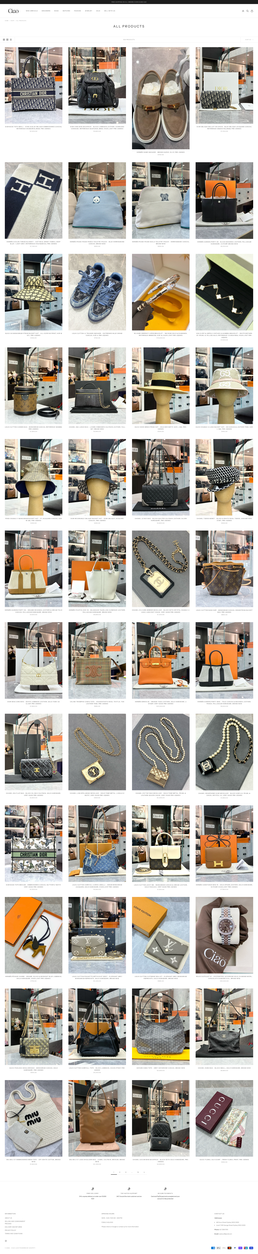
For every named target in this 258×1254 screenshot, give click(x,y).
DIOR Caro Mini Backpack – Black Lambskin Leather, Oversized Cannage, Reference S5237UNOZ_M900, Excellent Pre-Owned (97, 127)
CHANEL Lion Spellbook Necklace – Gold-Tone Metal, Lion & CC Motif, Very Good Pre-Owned (97, 794)
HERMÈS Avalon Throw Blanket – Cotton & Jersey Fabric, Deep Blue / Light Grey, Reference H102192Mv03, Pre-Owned (33, 243)
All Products (21, 20)
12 (138, 1172)
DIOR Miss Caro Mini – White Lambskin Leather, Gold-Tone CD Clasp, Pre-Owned (33, 702)
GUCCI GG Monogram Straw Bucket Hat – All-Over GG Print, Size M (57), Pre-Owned (33, 334)
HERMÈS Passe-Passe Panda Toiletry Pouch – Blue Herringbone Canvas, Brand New (97, 243)
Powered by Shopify (27, 1248)
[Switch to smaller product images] (7, 39)
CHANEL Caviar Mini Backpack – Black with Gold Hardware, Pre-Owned (161, 1160)
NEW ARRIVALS (32, 11)
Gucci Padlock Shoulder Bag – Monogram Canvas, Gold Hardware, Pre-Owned (33, 1069)
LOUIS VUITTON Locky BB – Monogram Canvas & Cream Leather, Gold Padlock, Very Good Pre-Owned (161, 886)
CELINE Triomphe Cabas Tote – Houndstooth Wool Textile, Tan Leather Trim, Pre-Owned (97, 702)
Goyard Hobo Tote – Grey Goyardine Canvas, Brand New (161, 1068)
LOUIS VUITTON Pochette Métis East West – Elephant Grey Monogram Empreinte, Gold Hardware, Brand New (97, 977)
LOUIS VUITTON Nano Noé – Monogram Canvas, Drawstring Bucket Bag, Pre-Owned (224, 611)
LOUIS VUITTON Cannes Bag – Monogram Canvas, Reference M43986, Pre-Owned (33, 428)
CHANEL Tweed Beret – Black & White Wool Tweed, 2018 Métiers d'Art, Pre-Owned (224, 519)
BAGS (56, 11)
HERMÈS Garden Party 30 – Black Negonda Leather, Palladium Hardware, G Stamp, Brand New (224, 243)
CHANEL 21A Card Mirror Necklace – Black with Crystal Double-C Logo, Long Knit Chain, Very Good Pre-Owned (161, 611)
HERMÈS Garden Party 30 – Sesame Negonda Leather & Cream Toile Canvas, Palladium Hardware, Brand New (33, 611)
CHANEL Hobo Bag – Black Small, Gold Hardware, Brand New (224, 1068)
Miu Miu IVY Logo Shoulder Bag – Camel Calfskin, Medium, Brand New (97, 1160)
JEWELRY (88, 11)
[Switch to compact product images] (11, 39)
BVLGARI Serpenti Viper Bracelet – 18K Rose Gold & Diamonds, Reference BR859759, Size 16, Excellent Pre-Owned (160, 334)
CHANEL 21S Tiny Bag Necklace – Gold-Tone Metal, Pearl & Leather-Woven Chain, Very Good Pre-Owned (161, 794)
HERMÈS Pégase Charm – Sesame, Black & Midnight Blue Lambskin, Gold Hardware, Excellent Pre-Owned (33, 977)
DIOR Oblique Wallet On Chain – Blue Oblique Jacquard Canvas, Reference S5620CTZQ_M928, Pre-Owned (224, 127)
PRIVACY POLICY (10, 1230)
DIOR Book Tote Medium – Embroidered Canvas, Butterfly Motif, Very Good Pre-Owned (33, 886)
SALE (98, 11)
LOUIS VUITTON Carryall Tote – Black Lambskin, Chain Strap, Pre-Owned (97, 1069)
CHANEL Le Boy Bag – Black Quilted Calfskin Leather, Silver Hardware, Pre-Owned (161, 519)
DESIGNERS (46, 11)
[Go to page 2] (144, 1172)
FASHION (77, 11)
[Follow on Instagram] (6, 1241)
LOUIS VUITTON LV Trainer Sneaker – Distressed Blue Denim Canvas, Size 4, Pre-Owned (97, 334)
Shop (12, 20)
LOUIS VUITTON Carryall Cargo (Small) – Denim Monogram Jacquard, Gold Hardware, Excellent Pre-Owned (97, 886)
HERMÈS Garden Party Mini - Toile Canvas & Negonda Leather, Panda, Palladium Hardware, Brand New (224, 702)
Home (7, 20)
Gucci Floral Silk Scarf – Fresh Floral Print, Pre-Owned (224, 1159)
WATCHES (66, 11)
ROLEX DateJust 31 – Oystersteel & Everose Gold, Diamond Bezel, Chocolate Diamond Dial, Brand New (224, 977)
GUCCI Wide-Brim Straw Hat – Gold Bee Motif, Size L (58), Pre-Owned (161, 428)
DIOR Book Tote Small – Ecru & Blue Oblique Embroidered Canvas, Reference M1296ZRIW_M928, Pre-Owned (33, 127)
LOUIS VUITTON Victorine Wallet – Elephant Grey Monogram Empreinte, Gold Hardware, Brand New (161, 977)
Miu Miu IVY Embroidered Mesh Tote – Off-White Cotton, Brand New (34, 1160)
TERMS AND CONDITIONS (13, 1233)
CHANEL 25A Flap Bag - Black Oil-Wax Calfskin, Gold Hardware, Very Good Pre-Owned (33, 794)
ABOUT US (8, 1218)
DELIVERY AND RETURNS (13, 1227)
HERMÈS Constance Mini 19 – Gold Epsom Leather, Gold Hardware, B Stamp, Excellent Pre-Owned (224, 886)
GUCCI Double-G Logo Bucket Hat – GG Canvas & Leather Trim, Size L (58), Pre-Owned (224, 428)
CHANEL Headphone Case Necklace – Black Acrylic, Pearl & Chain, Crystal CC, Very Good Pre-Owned (224, 794)
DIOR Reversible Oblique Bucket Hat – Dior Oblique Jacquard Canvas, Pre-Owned (97, 519)
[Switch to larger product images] (4, 39)
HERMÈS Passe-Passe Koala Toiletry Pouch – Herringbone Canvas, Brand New (160, 243)
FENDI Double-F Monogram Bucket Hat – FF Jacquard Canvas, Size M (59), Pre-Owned (33, 519)
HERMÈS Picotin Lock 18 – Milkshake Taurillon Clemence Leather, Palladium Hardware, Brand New (97, 611)
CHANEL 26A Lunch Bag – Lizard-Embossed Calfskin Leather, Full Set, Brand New (97, 428)
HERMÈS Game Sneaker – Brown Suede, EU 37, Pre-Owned (161, 152)
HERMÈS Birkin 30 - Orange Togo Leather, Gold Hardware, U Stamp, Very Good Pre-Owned (161, 702)
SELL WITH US (109, 11)
